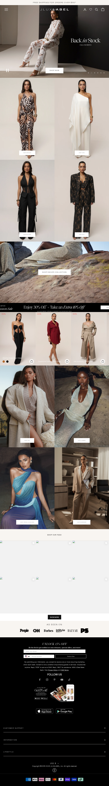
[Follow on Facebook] (39, 679)
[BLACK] (8, 361)
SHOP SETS (82, 234)
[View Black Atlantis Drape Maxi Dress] (18, 338)
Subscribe (71, 656)
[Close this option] (54, 770)
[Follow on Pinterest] (54, 679)
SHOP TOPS (82, 152)
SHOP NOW (54, 70)
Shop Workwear (81, 522)
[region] (54, 41)
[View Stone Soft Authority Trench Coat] (89, 338)
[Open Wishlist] (90, 9)
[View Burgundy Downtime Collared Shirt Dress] (53, 338)
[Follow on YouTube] (61, 679)
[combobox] (27, 656)
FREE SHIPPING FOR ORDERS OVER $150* (54, 2)
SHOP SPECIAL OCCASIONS (27, 522)
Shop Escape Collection (54, 272)
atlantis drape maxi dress (12, 358)
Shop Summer (82, 440)
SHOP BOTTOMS (27, 234)
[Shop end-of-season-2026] (54, 41)
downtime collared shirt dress (49, 361)
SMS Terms (65, 670)
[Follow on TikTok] (69, 679)
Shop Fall (27, 440)
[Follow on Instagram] (47, 679)
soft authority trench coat (83, 361)
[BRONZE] (4, 361)
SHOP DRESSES (27, 152)
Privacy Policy (53, 670)
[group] (54, 307)
